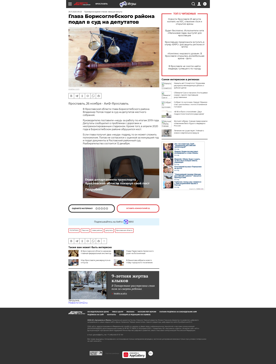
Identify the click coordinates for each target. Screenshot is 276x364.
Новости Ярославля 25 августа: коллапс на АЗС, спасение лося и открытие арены (184, 21)
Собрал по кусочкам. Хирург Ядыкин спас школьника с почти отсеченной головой (190, 104)
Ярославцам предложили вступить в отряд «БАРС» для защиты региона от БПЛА (185, 44)
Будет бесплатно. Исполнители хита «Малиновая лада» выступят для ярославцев (184, 33)
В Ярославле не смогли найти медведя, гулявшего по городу (184, 67)
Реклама (130, 312)
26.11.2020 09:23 (75, 12)
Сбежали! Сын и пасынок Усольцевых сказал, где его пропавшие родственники (191, 95)
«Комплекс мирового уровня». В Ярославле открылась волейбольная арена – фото (184, 56)
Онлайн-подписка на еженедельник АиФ (178, 312)
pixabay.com (73, 89)
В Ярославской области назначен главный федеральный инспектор (96, 252)
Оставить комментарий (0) (138, 208)
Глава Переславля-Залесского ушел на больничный (140, 252)
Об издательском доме (98, 312)
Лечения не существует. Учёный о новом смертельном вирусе (189, 132)
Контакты (111, 315)
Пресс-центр (117, 312)
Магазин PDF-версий (147, 312)
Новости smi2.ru (78, 302)
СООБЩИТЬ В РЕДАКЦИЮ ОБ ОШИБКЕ (135, 315)
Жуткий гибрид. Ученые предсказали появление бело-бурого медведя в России (190, 123)
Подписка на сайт (95, 315)
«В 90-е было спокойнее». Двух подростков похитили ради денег (189, 113)
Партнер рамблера (112, 353)
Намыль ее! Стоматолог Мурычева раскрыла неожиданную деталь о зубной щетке (189, 85)
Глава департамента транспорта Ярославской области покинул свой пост (117, 181)
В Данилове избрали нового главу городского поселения (139, 261)
